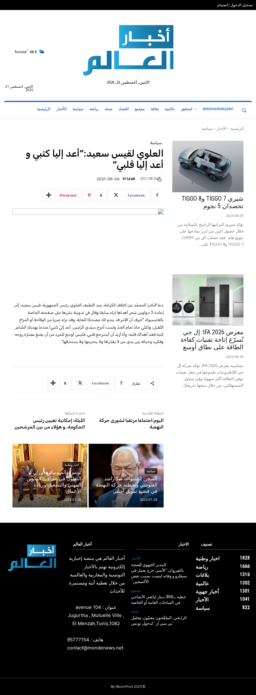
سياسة (207, 128)
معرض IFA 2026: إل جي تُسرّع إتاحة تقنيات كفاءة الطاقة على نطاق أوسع (212, 339)
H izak (129, 179)
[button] (244, 110)
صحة (135, 611)
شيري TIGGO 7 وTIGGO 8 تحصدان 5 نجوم (213, 202)
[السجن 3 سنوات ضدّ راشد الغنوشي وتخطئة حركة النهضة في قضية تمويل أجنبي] (126, 475)
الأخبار (221, 128)
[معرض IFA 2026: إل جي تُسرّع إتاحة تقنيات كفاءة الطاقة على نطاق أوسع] (208, 300)
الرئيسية (237, 128)
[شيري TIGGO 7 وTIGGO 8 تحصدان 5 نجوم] (208, 166)
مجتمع (136, 591)
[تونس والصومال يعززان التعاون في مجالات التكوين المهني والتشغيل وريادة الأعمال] (49, 475)
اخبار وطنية (72, 465)
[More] (49, 195)
